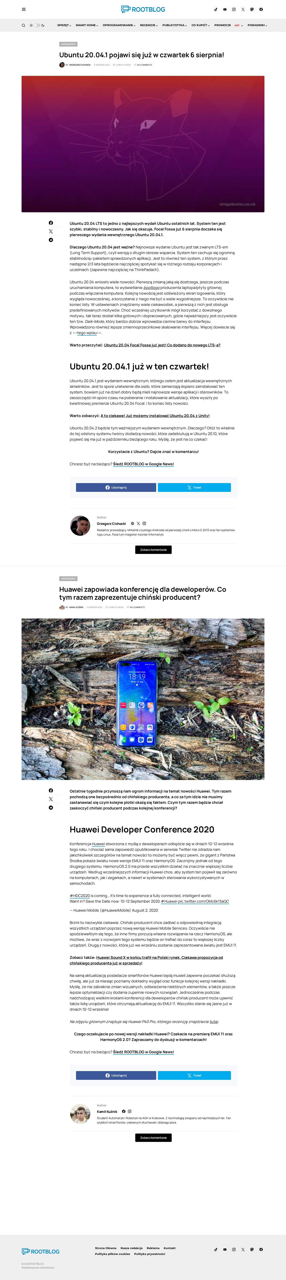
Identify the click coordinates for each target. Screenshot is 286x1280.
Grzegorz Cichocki (111, 523)
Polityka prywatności (149, 1254)
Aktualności (68, 44)
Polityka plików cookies (112, 1254)
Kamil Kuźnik (107, 1111)
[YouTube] (225, 9)
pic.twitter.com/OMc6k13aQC (203, 901)
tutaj (214, 1021)
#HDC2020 (80, 895)
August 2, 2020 (145, 910)
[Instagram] (234, 9)
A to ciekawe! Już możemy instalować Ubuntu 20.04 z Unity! (155, 415)
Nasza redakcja (132, 1248)
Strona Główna (105, 1248)
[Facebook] (261, 9)
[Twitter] (243, 9)
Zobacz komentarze (153, 550)
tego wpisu (87, 332)
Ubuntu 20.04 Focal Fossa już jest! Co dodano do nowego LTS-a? (162, 344)
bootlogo (151, 287)
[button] (24, 9)
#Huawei (169, 901)
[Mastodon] (252, 9)
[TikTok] (216, 9)
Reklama (153, 1248)
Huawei (98, 843)
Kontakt (170, 1248)
